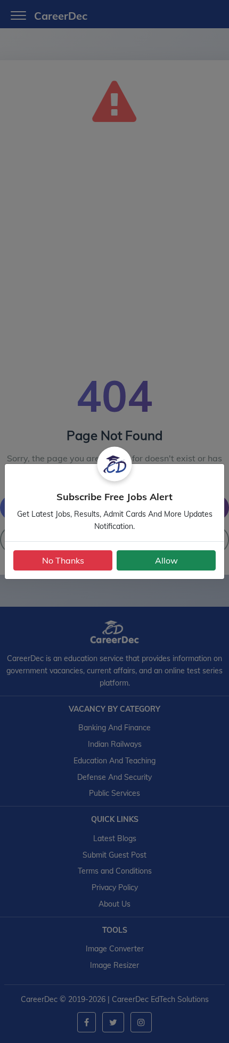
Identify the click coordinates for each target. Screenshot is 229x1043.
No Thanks (63, 560)
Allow (166, 560)
